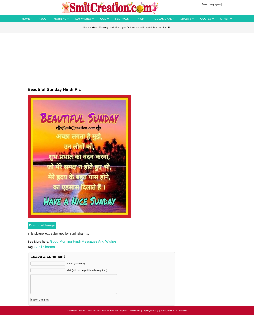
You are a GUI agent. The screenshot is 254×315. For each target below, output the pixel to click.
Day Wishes (83, 18)
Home (26, 18)
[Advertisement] (127, 58)
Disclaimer (135, 310)
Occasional (163, 18)
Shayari (185, 18)
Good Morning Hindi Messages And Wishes (116, 27)
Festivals (122, 18)
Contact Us (181, 310)
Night (142, 18)
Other (224, 18)
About (43, 18)
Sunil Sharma (44, 247)
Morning (60, 18)
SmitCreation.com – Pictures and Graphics (108, 310)
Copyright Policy (150, 310)
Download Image (42, 225)
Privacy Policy (167, 310)
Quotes (205, 18)
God (103, 18)
